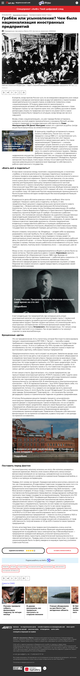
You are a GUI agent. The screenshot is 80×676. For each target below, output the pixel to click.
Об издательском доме (28, 627)
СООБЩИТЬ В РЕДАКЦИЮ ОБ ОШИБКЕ (24, 632)
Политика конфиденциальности (23, 662)
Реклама (16, 627)
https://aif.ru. (60, 659)
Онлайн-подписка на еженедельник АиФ (51, 627)
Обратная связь (33, 629)
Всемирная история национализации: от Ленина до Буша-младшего (43, 450)
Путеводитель (44, 629)
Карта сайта (55, 629)
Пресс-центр (70, 627)
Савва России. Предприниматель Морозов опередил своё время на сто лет (44, 300)
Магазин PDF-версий (19, 629)
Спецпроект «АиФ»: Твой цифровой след (40, 9)
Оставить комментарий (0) (62, 550)
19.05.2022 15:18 (6, 15)
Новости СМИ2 (8, 583)
